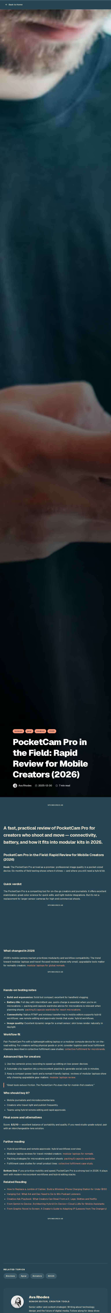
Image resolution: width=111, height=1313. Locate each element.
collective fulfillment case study (75, 1163)
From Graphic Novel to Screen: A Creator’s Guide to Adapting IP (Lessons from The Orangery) (57, 1208)
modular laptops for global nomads (46, 965)
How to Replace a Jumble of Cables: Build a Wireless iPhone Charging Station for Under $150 (57, 1189)
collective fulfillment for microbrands (85, 1049)
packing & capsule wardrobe (79, 1158)
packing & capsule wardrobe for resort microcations (53, 1009)
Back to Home (16, 4)
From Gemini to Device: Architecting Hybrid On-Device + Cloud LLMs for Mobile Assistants (55, 1203)
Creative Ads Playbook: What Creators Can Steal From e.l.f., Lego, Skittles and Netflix (52, 1198)
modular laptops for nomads (78, 1153)
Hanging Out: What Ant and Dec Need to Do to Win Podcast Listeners (44, 1194)
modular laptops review (62, 1077)
